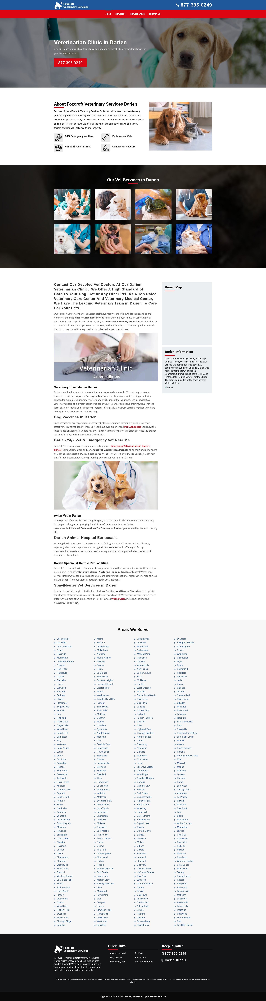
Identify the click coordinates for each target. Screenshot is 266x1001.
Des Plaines (143, 902)
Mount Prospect (145, 883)
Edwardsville (143, 638)
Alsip (99, 778)
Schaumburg (143, 921)
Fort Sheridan (183, 917)
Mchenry (181, 894)
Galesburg (142, 744)
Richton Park (63, 887)
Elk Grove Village (145, 766)
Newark (180, 800)
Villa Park (101, 849)
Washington (103, 695)
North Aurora (103, 733)
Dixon (100, 668)
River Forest (63, 781)
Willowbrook (63, 638)
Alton (139, 676)
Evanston (181, 638)
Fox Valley (182, 796)
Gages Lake (62, 725)
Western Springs (65, 876)
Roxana (181, 751)
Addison (141, 789)
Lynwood (61, 687)
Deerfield (101, 774)
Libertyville (102, 812)
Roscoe (60, 766)
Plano (60, 804)
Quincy (140, 827)
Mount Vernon (104, 657)
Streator (61, 842)
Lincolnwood (63, 819)
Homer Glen (102, 913)
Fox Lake (61, 759)
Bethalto (61, 695)
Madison (181, 770)
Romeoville (142, 812)
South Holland (104, 838)
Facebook (162, 996)
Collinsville (102, 917)
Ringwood (182, 883)
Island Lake (182, 906)
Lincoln (60, 894)
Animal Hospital (118, 953)
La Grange (102, 672)
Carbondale (142, 650)
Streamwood (143, 819)
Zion (99, 898)
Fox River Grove (184, 925)
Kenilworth (182, 902)
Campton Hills (64, 789)
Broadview (182, 857)
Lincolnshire (183, 891)
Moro (179, 759)
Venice (180, 744)
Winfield (61, 710)
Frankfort (101, 770)
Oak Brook (182, 808)
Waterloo (61, 744)
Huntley (141, 684)
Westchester (103, 687)
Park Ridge (142, 793)
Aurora (180, 684)
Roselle (100, 864)
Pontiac (61, 800)
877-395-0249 (196, 5)
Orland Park (143, 906)
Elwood (180, 830)
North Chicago (144, 736)
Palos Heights (64, 823)
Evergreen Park (104, 800)
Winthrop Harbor (185, 861)
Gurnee (140, 740)
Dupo (179, 725)
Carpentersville (144, 796)
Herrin (60, 853)
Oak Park (141, 876)
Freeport (101, 902)
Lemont (101, 702)
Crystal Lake (143, 823)
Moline (140, 842)
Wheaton (141, 879)
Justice (60, 849)
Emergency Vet (117, 961)
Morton (100, 691)
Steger (60, 699)
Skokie (140, 909)
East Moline (103, 830)
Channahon (62, 857)
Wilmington (182, 819)
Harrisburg (62, 672)
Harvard (61, 691)
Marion (100, 721)
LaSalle (60, 676)
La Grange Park (64, 879)
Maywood (102, 891)
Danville (141, 751)
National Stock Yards (187, 755)
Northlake (61, 808)
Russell (180, 879)
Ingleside (181, 909)
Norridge (101, 653)
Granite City (143, 710)
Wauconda (62, 898)
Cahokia (61, 925)
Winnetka (61, 815)
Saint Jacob (183, 699)
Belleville (141, 838)
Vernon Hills (143, 665)
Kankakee (142, 657)
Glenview (141, 864)
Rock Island (143, 804)
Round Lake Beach (146, 695)
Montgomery (103, 789)
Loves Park (102, 894)
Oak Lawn (142, 894)
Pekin (139, 763)
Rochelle (61, 680)
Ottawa (100, 759)
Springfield (182, 668)
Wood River (62, 729)
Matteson (102, 796)
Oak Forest (142, 699)
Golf (179, 921)
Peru (59, 714)
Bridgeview (102, 676)
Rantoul (61, 872)
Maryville (181, 763)
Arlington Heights (185, 642)
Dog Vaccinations (144, 961)
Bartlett (140, 834)
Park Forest (102, 834)
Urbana (140, 845)
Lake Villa (61, 642)
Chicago (181, 687)
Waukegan (182, 653)
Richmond (182, 887)
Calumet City (143, 785)
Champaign (182, 657)
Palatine (141, 913)
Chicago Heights (145, 733)
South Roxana (184, 748)
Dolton (100, 861)
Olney (59, 650)
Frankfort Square (65, 661)
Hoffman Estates (145, 872)
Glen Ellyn (142, 702)
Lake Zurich (103, 808)
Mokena (101, 823)
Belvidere (101, 925)
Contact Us (154, 14)
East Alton (182, 785)
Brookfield (102, 755)
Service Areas (137, 14)
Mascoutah (182, 710)
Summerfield (183, 695)
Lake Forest (102, 785)
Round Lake (103, 751)
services (119, 14)
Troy (59, 740)
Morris (100, 638)
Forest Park (62, 917)
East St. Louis (144, 672)
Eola (179, 812)
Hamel (180, 781)
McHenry (141, 680)
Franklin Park (103, 744)
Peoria (180, 665)
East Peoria (102, 872)
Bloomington (183, 646)
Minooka (61, 785)
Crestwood (62, 774)
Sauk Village (63, 748)
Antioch (101, 642)
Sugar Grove (63, 706)
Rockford (181, 672)
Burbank (141, 714)
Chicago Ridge (64, 921)
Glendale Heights (145, 778)
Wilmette (141, 691)
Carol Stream (143, 815)
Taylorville (62, 778)
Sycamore (102, 729)
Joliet (180, 680)
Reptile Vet (140, 957)
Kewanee (61, 830)
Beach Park (62, 868)
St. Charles (142, 759)
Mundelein (142, 755)
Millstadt (181, 706)
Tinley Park (142, 898)
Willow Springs (184, 823)
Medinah (181, 853)
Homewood (102, 781)
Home (108, 14)
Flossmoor (62, 702)
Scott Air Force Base (187, 733)
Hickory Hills (63, 909)
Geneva (100, 845)
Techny (180, 872)
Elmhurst (141, 861)
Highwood (182, 913)
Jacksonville (103, 763)
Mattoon (101, 714)
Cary (99, 740)
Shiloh (60, 883)
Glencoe (61, 665)
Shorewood (102, 706)
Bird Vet (139, 953)
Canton (60, 902)
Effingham (62, 834)
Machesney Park (105, 868)
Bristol (180, 815)
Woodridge (142, 774)
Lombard (141, 857)
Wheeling (141, 808)
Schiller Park (63, 796)
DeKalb (140, 849)
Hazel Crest (62, 891)
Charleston (102, 815)
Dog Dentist (116, 957)
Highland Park (144, 729)
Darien (100, 842)
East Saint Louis (185, 736)
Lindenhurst (103, 646)
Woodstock (142, 646)
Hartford (181, 778)
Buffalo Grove (144, 830)
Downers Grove (144, 868)
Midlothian (102, 650)
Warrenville (62, 864)
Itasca (60, 684)
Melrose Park (143, 653)
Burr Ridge (62, 770)
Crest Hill (101, 819)
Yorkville (101, 793)
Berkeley (181, 845)
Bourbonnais (103, 804)
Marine (180, 766)
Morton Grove (103, 879)
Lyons (60, 751)
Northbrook (142, 770)
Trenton (181, 691)
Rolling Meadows (105, 883)
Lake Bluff (182, 898)
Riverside (61, 653)
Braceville (182, 842)
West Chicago (144, 687)
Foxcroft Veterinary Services (128, 996)
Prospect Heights (105, 684)
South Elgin (102, 876)
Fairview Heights (105, 680)
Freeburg (181, 717)
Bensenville (102, 748)
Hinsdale (101, 725)
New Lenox (142, 668)
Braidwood (182, 838)
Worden (181, 740)
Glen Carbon (63, 838)
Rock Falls (62, 668)
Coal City (181, 834)
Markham (61, 827)
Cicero (180, 650)
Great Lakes (183, 864)
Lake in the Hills (145, 717)
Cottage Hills (183, 789)
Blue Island (102, 857)
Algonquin (142, 748)
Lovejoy (181, 774)
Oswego (141, 781)
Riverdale (61, 845)
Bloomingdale (104, 853)
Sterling (101, 661)
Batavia (141, 661)
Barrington (62, 736)
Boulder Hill (62, 733)
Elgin (179, 661)
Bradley (100, 665)
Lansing (141, 706)
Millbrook (181, 804)
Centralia (61, 812)
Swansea (61, 913)
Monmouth (62, 657)
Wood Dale (62, 906)
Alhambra (182, 793)
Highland (61, 717)
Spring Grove (183, 876)
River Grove (62, 721)
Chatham (61, 861)
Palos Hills (102, 710)
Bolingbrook (143, 925)
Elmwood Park (104, 909)
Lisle (99, 887)
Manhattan (182, 827)
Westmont (102, 921)
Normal (140, 887)
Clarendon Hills (64, 646)
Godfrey (101, 717)
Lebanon (181, 714)
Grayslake (102, 827)
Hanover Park (143, 800)
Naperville (182, 676)
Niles (139, 725)
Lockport (141, 642)
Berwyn (140, 891)
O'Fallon (141, 721)
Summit (61, 793)
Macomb (101, 736)
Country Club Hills (106, 699)
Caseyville (182, 729)
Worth (60, 755)
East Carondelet (185, 721)
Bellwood (101, 766)
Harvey (100, 906)
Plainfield (141, 853)
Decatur (141, 917)
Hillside (180, 849)
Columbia (61, 763)
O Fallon (181, 702)
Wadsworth (182, 868)
